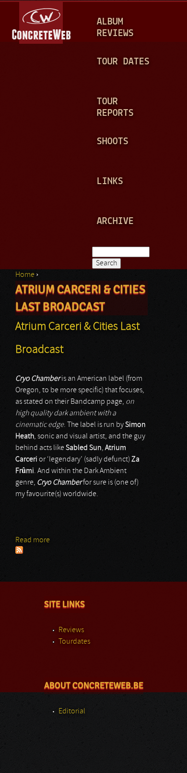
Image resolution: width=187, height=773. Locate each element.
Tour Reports (115, 107)
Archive (115, 221)
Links (110, 181)
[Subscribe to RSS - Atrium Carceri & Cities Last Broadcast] (19, 552)
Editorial (71, 711)
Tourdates (74, 642)
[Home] (42, 21)
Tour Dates (123, 62)
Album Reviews (115, 27)
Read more (32, 540)
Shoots (113, 142)
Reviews (71, 630)
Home (25, 275)
